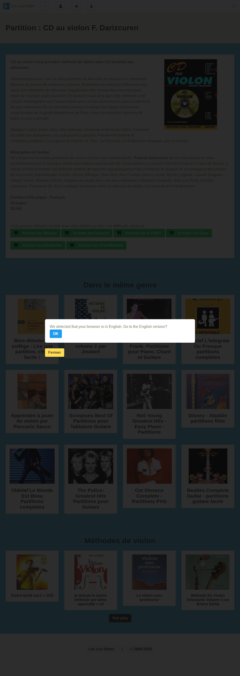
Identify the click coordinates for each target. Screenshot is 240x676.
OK (56, 334)
